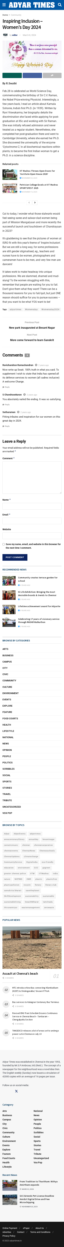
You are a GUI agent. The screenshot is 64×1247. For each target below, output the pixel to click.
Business (7, 655)
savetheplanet (32, 890)
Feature (7, 712)
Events (6, 699)
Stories (7, 787)
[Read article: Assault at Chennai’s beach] (32, 947)
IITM (32, 873)
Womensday (31, 309)
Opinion (7, 750)
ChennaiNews (28, 851)
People (6, 756)
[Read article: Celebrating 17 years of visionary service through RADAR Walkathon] (9, 622)
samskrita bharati (12, 890)
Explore (7, 705)
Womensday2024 (50, 309)
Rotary (38, 885)
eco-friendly (47, 862)
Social (6, 775)
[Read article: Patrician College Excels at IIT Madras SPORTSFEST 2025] (9, 188)
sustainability (32, 896)
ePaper (26, 1228)
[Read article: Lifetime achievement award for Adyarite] (9, 609)
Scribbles (8, 769)
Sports (6, 781)
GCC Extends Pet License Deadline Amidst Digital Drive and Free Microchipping (37, 1199)
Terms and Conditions (40, 1232)
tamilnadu (48, 902)
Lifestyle (8, 731)
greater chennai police (15, 873)
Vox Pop (7, 813)
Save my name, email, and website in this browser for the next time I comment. (33, 546)
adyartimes (15, 309)
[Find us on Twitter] (16, 1091)
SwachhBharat (32, 902)
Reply (7, 387)
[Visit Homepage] (32, 5)
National (8, 737)
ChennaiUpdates (12, 856)
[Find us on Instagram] (10, 1091)
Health (6, 724)
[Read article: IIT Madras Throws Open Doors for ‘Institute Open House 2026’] (9, 174)
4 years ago (25, 585)
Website (6, 529)
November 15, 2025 (29, 192)
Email (6, 514)
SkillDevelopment (12, 896)
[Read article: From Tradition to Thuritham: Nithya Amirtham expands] (9, 1185)
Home (5, 15)
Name (6, 499)
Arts (5, 649)
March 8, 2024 (29, 35)
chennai (26, 845)
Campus (7, 661)
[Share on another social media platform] (52, 75)
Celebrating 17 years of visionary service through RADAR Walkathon (38, 620)
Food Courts (10, 718)
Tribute (7, 800)
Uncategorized (11, 806)
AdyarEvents (20, 834)
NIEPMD (18, 879)
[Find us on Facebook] (3, 1091)
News (5, 743)
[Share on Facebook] (32, 75)
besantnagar (49, 839)
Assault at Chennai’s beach (20, 973)
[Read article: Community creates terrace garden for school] (9, 580)
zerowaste (49, 907)
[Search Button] (60, 5)
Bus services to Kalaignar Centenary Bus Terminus (35, 1002)
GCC (36, 868)
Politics (7, 762)
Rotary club (50, 885)
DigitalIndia (32, 862)
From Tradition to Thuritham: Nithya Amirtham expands (39, 1183)
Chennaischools (47, 851)
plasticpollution (11, 885)
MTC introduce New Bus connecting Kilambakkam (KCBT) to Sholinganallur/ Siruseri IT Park (35, 989)
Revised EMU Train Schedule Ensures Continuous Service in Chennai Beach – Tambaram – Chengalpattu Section (34, 1016)
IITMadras (44, 873)
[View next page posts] (34, 202)
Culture (7, 687)
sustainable (48, 896)
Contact (20, 1232)
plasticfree (51, 879)
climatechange (31, 856)
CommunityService (13, 862)
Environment (10, 693)
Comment (8, 458)
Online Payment (9, 1228)
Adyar (7, 834)
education (9, 868)
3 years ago (25, 610)
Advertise (6, 1232)
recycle (27, 885)
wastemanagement (31, 907)
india (55, 873)
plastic (38, 879)
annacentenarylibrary (14, 839)
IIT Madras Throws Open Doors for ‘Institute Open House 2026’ (37, 172)
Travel (6, 794)
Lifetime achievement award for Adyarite (39, 606)
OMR (29, 879)
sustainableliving (12, 902)
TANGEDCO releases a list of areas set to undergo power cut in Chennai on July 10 (35, 1032)
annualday (33, 839)
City (5, 668)
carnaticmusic (11, 845)
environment (24, 868)
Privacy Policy (8, 1236)
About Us (39, 1228)
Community (16, 15)
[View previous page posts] (29, 202)
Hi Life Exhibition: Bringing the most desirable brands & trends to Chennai (37, 593)
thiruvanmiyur (10, 907)
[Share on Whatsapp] (12, 75)
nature (7, 879)
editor (15, 35)
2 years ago (43, 365)
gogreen (46, 868)
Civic (5, 674)
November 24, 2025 (29, 178)
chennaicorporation (43, 845)
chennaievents (11, 851)
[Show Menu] (4, 5)
